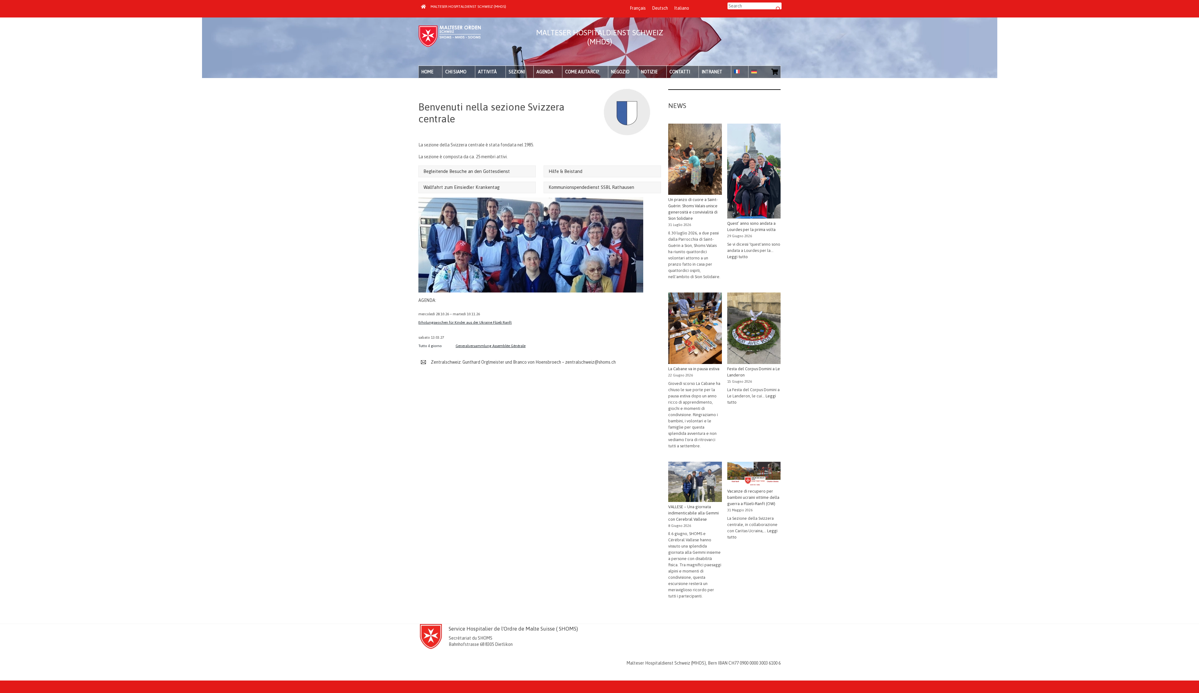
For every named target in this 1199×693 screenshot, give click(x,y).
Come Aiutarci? (582, 71)
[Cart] (775, 72)
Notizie (649, 71)
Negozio (620, 71)
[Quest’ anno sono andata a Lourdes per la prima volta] (754, 172)
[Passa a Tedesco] (757, 72)
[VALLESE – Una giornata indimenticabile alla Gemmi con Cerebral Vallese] (695, 483)
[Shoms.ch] (449, 45)
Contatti (679, 71)
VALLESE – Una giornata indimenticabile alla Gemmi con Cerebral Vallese (693, 513)
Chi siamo (455, 71)
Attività (487, 71)
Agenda (544, 71)
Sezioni (517, 71)
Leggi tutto (737, 256)
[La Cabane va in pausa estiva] (695, 329)
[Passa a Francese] (739, 72)
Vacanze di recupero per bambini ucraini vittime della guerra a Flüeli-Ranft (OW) (753, 497)
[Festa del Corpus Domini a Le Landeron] (754, 329)
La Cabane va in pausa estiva (693, 368)
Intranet (712, 71)
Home (427, 71)
